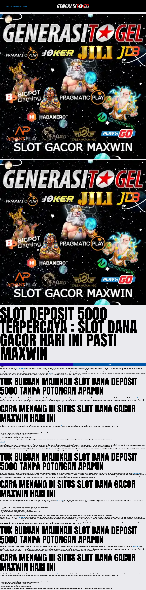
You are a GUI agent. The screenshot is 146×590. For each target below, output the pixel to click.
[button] (2, 441)
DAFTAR (36, 364)
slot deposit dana (136, 397)
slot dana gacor (60, 425)
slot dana (50, 373)
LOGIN (109, 364)
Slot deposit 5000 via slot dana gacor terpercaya (16, 6)
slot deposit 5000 (21, 368)
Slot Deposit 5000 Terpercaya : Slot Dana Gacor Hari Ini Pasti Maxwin (37, 13)
